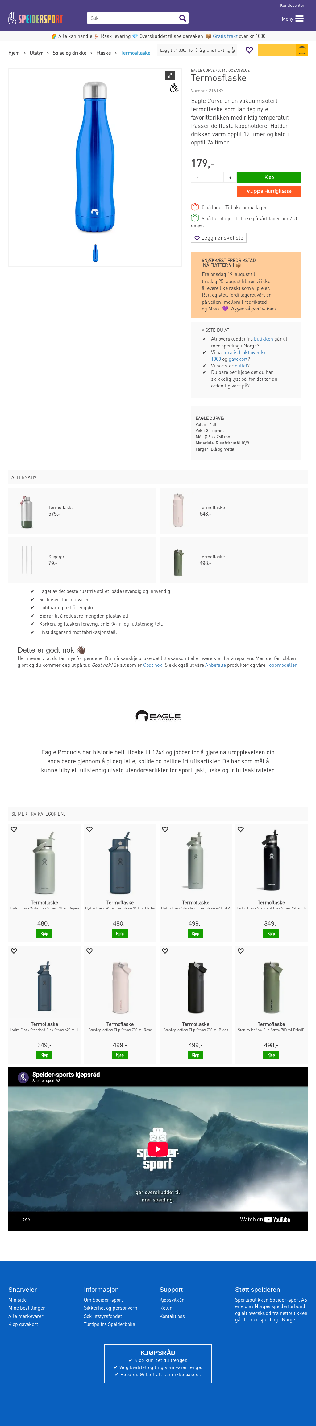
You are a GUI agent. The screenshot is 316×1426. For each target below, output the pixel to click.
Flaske (103, 52)
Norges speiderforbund (280, 1306)
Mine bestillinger (26, 1307)
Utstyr (36, 52)
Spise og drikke (69, 52)
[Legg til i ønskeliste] (14, 829)
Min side (17, 1299)
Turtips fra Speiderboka (109, 1324)
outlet (241, 365)
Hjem (14, 52)
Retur (166, 1307)
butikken (263, 338)
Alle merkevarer (26, 1316)
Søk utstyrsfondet (103, 1316)
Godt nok (152, 665)
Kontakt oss (172, 1316)
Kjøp (269, 177)
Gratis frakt (225, 36)
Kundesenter (292, 5)
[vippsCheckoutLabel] (269, 191)
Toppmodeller (281, 665)
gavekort (238, 358)
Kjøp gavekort (23, 1324)
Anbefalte (215, 665)
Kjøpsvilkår (172, 1299)
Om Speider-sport (103, 1299)
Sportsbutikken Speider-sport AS (271, 1299)
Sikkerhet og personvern (110, 1307)
